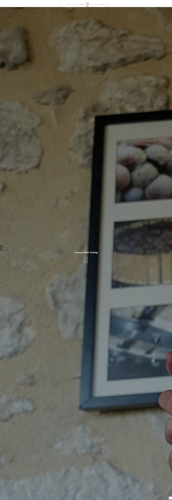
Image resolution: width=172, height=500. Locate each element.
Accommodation (81, 4)
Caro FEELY (86, 261)
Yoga (75, 4)
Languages (60, 0)
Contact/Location (101, 4)
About (95, 4)
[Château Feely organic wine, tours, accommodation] (87, 4)
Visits (72, 4)
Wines (68, 4)
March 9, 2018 (86, 262)
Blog (91, 4)
